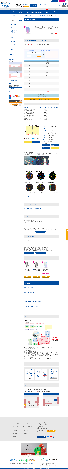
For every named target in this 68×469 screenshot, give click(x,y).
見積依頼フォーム (41, 99)
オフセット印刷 (13, 25)
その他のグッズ (12, 49)
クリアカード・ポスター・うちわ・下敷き (18, 426)
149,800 (47, 88)
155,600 (47, 91)
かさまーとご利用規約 (46, 468)
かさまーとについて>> (31, 463)
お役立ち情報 (25, 433)
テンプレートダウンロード (28, 138)
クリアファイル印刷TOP (22, 468)
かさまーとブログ (42, 436)
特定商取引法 (28, 468)
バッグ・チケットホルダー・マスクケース (18, 424)
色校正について (46, 145)
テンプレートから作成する (40, 231)
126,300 (47, 76)
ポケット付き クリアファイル (27, 12)
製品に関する (55, 147)
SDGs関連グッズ (12, 54)
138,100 (47, 82)
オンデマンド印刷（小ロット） (14, 41)
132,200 (47, 79)
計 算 (39, 56)
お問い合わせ (26, 4)
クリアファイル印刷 (13, 24)
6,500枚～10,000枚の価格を (41, 96)
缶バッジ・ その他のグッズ (47, 12)
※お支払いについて (31, 375)
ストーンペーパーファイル (30, 424)
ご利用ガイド (15, 430)
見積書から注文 (65, 4)
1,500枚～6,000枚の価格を (41, 94)
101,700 (47, 65)
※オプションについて (51, 375)
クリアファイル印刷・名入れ (17, 421)
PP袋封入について (55, 145)
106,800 (47, 68)
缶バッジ (28, 423)
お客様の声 (14, 436)
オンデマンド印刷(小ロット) (17, 423)
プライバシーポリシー (35, 468)
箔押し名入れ (13, 27)
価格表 (27, 276)
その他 (12, 37)
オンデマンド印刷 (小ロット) (20, 12)
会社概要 (41, 468)
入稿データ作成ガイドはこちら (41, 252)
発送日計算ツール (53, 377)
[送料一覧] (15, 88)
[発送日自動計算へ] (15, 80)
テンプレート (15, 433)
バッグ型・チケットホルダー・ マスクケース (34, 12)
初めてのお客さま (26, 430)
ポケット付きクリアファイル (15, 35)
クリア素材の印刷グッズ (13, 47)
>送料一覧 (36, 45)
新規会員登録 (55, 0)
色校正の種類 (26, 107)
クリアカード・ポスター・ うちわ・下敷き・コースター (41, 12)
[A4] (27, 267)
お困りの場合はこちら (34, 5)
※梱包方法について (55, 375)
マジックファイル (14, 32)
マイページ (62, 0)
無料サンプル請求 (51, 430)
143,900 (47, 85)
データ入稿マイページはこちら (29, 252)
